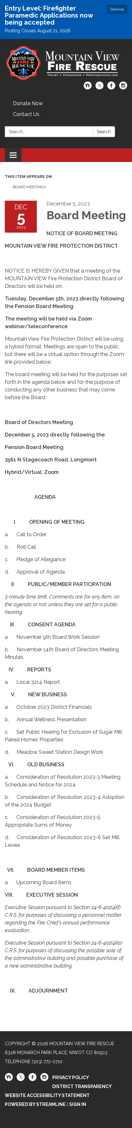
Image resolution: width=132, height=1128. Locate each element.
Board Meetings (29, 187)
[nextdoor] (88, 88)
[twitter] (99, 88)
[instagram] (123, 88)
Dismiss (117, 9)
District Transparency (82, 1086)
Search (104, 131)
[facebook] (111, 88)
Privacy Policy (70, 1077)
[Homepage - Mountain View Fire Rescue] (66, 63)
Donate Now (28, 103)
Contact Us (26, 114)
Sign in (77, 1104)
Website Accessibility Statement (47, 1095)
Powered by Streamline (35, 1104)
